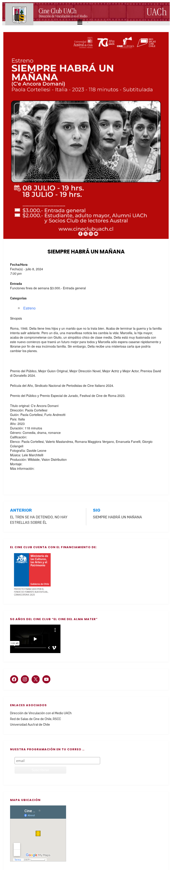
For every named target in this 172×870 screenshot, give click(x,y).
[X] (36, 679)
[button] (79, 22)
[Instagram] (25, 679)
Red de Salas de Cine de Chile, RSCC (35, 719)
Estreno (29, 308)
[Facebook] (14, 679)
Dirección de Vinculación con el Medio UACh (41, 713)
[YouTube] (46, 679)
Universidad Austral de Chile (30, 725)
